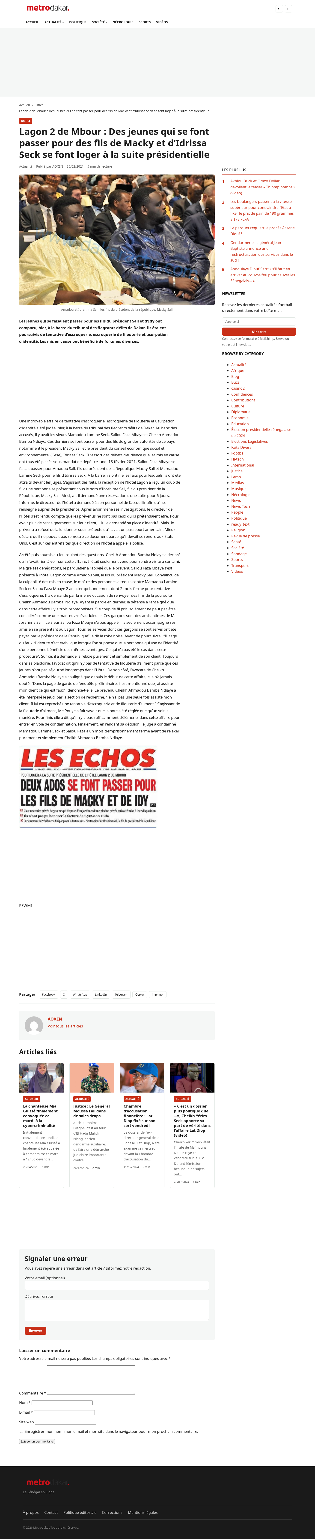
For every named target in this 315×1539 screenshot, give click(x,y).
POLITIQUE (77, 22)
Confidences (242, 394)
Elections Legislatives (249, 441)
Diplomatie (240, 411)
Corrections (112, 1512)
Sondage (239, 553)
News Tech (240, 506)
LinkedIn (101, 994)
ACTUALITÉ (53, 22)
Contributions (243, 400)
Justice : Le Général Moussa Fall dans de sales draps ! (91, 1110)
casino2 (238, 388)
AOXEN (57, 166)
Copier (139, 994)
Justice (25, 121)
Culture (237, 406)
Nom (25, 1402)
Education (240, 423)
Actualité (32, 1099)
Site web (26, 1422)
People (237, 512)
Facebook (48, 994)
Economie (240, 417)
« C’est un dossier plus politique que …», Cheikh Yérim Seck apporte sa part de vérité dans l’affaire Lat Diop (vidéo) (192, 1120)
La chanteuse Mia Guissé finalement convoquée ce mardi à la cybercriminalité (40, 1115)
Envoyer (35, 1330)
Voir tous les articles (65, 1026)
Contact (51, 1512)
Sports (237, 559)
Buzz (235, 382)
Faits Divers (241, 447)
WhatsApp (80, 994)
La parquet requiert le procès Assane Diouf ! (262, 230)
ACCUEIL (32, 22)
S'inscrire (259, 332)
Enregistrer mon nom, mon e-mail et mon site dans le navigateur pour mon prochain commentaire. (111, 1431)
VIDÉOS (162, 22)
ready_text (240, 524)
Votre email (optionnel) (45, 1277)
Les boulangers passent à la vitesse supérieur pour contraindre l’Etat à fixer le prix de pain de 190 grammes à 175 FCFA (262, 210)
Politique (239, 518)
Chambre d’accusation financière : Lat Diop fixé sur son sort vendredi (139, 1115)
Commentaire (32, 1393)
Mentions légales (143, 1512)
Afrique (237, 370)
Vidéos (237, 571)
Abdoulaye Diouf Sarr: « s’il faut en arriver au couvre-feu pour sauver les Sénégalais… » (262, 274)
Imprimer (157, 994)
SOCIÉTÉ (98, 22)
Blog (235, 376)
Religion (238, 530)
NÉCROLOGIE (123, 22)
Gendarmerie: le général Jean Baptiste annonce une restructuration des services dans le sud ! (261, 251)
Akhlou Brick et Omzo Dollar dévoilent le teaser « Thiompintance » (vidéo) (262, 186)
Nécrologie (240, 494)
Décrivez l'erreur (39, 1296)
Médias (237, 482)
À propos (31, 1512)
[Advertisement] (157, 62)
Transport (240, 565)
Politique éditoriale (79, 1512)
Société (237, 547)
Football (238, 453)
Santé (236, 541)
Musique (239, 488)
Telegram (121, 994)
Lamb (236, 476)
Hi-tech (237, 459)
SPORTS (145, 22)
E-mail (26, 1412)
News (236, 500)
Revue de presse (245, 536)
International (242, 465)
